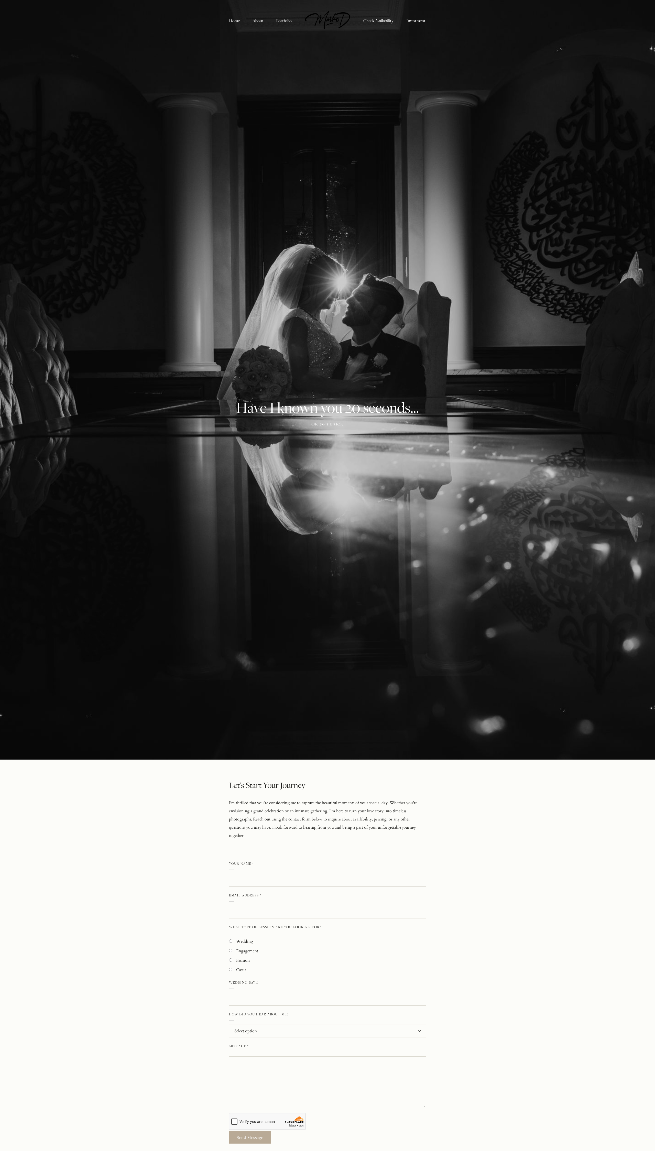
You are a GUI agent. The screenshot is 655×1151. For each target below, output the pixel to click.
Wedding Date (243, 982)
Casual (241, 970)
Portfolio (284, 21)
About (258, 21)
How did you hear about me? (258, 1014)
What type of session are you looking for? (275, 927)
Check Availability (378, 21)
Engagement (247, 951)
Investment (415, 21)
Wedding (244, 941)
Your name (241, 863)
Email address (245, 895)
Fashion (243, 960)
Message (238, 1046)
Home (234, 21)
